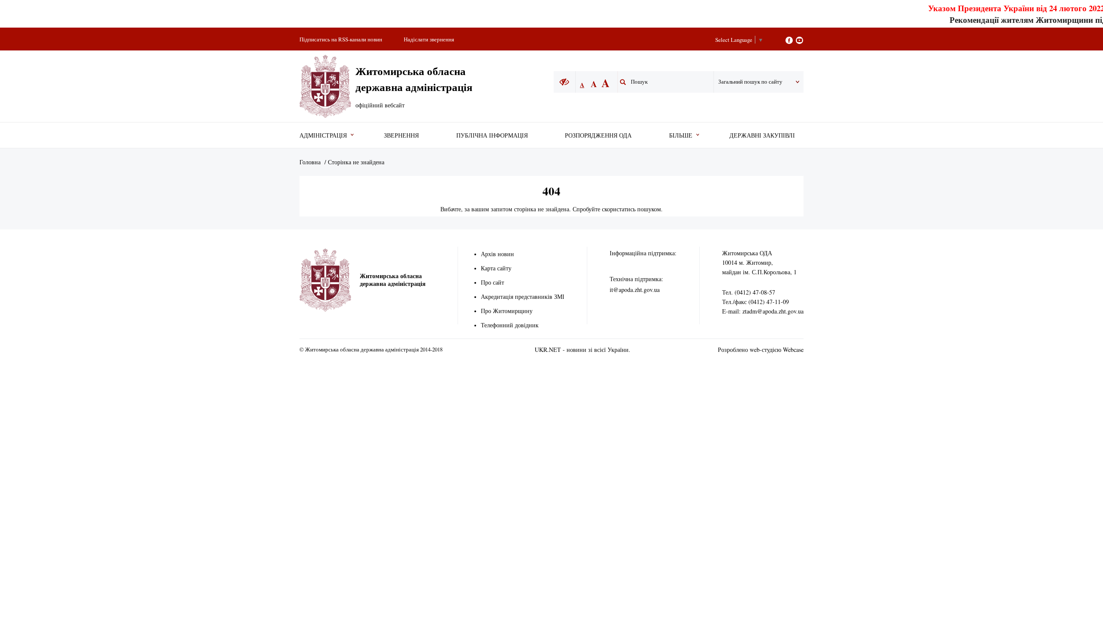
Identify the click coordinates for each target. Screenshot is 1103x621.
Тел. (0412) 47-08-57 (748, 292)
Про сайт (492, 282)
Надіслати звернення (429, 39)
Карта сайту (496, 268)
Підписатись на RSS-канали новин (340, 39)
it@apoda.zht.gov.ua (635, 289)
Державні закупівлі (762, 135)
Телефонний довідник (510, 325)
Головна (310, 162)
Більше (680, 135)
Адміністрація (323, 135)
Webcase (793, 349)
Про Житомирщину (507, 311)
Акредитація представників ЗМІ (522, 296)
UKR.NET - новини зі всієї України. (582, 349)
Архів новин (497, 254)
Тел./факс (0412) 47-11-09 (755, 302)
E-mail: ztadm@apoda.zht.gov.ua (763, 311)
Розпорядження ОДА (598, 135)
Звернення (401, 135)
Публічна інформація (492, 135)
